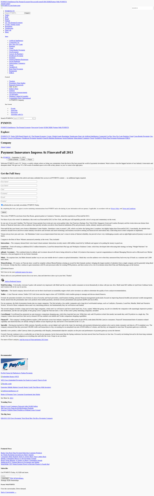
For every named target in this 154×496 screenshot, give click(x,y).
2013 (11, 398)
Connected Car (14, 42)
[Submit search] (34, 118)
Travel (11, 65)
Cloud (11, 48)
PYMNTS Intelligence (8, 2)
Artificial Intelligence (16, 40)
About (3, 4)
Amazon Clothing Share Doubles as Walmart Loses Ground (20, 410)
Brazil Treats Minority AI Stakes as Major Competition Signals (21, 460)
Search (27, 13)
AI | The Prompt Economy (14, 23)
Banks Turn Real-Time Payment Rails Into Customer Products (21, 453)
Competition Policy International (20, 98)
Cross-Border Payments (17, 50)
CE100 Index (13, 94)
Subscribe (14, 110)
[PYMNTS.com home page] (10, 5)
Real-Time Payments (16, 69)
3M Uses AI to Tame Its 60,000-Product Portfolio (17, 408)
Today (7, 15)
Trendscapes (9, 28)
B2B (6, 17)
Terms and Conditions (128, 208)
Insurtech (12, 58)
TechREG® (13, 67)
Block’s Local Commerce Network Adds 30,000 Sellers (19, 406)
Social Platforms (14, 61)
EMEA (11, 73)
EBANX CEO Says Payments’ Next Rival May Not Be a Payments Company (27, 418)
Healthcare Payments (16, 56)
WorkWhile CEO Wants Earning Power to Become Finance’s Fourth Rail (25, 464)
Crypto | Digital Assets (12, 24)
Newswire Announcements (18, 92)
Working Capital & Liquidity (18, 96)
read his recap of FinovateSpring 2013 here (33, 340)
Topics (6, 36)
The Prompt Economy (23, 2)
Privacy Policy (115, 208)
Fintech (7, 21)
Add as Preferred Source (13, 281)
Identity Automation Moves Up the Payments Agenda (18, 458)
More (7, 32)
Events (39, 2)
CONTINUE (5, 478)
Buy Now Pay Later (16, 44)
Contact (7, 4)
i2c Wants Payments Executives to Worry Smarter (17, 455)
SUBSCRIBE (46, 2)
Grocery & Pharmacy (16, 54)
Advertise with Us (17, 114)
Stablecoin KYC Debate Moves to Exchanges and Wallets (20, 462)
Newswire (33, 2)
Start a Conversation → (8, 492)
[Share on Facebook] (1, 159)
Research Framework (16, 85)
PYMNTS (6, 157)
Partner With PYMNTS (59, 2)
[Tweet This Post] (2, 159)
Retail (7, 19)
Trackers (12, 81)
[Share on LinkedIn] (4, 159)
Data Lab (8, 30)
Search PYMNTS (7, 118)
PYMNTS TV (10, 11)
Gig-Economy (14, 52)
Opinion (12, 91)
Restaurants (13, 71)
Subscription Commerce (17, 63)
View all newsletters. (17, 478)
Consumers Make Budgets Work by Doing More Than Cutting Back (23, 457)
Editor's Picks (13, 89)
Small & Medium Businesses (18, 59)
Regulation (8, 26)
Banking (12, 46)
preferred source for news (23, 272)
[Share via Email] (5, 159)
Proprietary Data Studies (17, 83)
